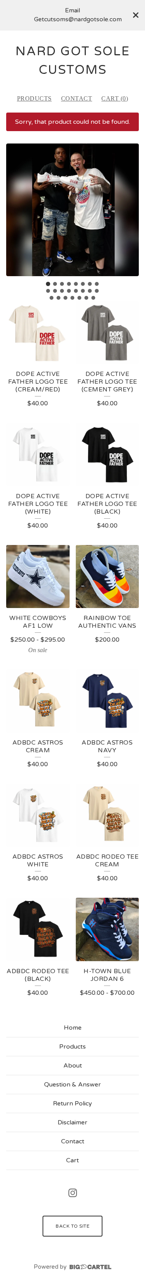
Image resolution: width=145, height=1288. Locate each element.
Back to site (72, 1226)
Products (34, 98)
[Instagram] (72, 1193)
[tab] (48, 284)
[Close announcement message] (136, 15)
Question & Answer (72, 1084)
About (72, 1065)
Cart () (114, 98)
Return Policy (72, 1103)
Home (73, 1028)
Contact (76, 98)
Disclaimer (72, 1122)
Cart (72, 1160)
